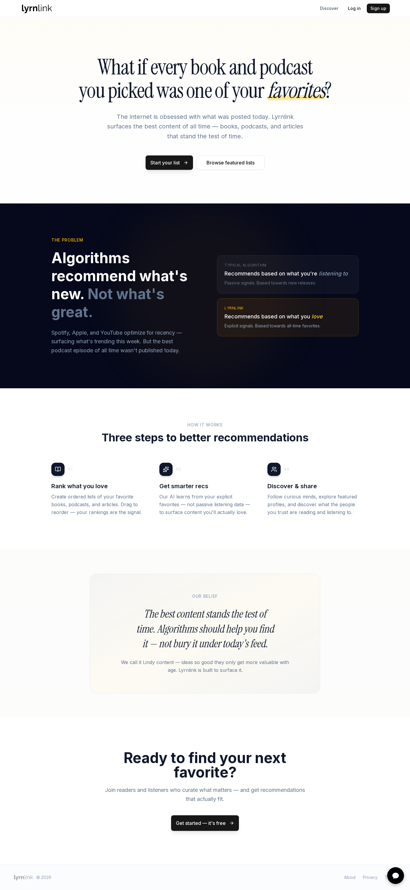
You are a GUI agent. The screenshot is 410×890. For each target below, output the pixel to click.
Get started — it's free (201, 823)
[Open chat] (395, 875)
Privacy (370, 877)
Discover (329, 8)
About (350, 877)
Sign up (378, 8)
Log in (354, 8)
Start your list (165, 163)
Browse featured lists (231, 163)
